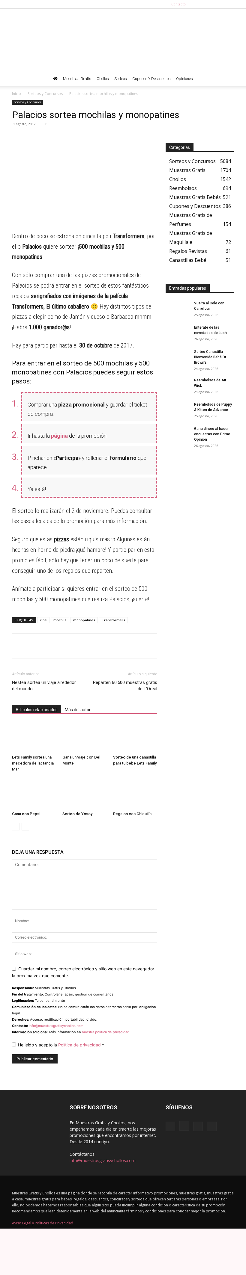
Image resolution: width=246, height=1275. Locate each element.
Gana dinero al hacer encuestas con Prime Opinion (212, 434)
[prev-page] (16, 826)
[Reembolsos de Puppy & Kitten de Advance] (178, 410)
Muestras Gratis (77, 78)
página (59, 436)
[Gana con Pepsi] (34, 793)
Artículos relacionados (37, 709)
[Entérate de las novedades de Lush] (178, 333)
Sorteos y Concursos (45, 93)
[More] (73, 137)
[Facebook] (199, 4)
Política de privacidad (80, 1044)
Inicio (16, 93)
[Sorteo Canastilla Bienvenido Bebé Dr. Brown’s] (178, 357)
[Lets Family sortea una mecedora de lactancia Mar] (34, 737)
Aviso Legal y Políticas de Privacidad (42, 1223)
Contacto (178, 4)
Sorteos (120, 78)
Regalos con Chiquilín (132, 814)
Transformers (113, 620)
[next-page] (25, 826)
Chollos (103, 78)
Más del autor (78, 709)
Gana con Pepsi (26, 814)
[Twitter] (229, 4)
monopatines (84, 620)
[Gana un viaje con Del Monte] (84, 737)
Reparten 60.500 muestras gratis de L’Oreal (125, 685)
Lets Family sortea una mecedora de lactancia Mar (33, 763)
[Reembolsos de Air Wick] (178, 385)
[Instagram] (209, 4)
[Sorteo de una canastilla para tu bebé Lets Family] (135, 737)
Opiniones (184, 78)
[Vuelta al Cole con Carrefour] (178, 308)
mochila (60, 620)
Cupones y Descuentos (151, 78)
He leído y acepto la (61, 1044)
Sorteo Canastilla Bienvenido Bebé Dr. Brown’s (210, 357)
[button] (227, 79)
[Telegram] (32, 137)
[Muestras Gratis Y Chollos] (123, 40)
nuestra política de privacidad (105, 1032)
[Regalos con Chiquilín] (135, 793)
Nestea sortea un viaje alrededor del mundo (44, 685)
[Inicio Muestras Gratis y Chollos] (55, 79)
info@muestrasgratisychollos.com (56, 1026)
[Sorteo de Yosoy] (84, 793)
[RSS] (219, 4)
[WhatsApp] (18, 137)
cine (43, 620)
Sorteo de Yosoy (77, 814)
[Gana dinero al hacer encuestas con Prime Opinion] (178, 434)
